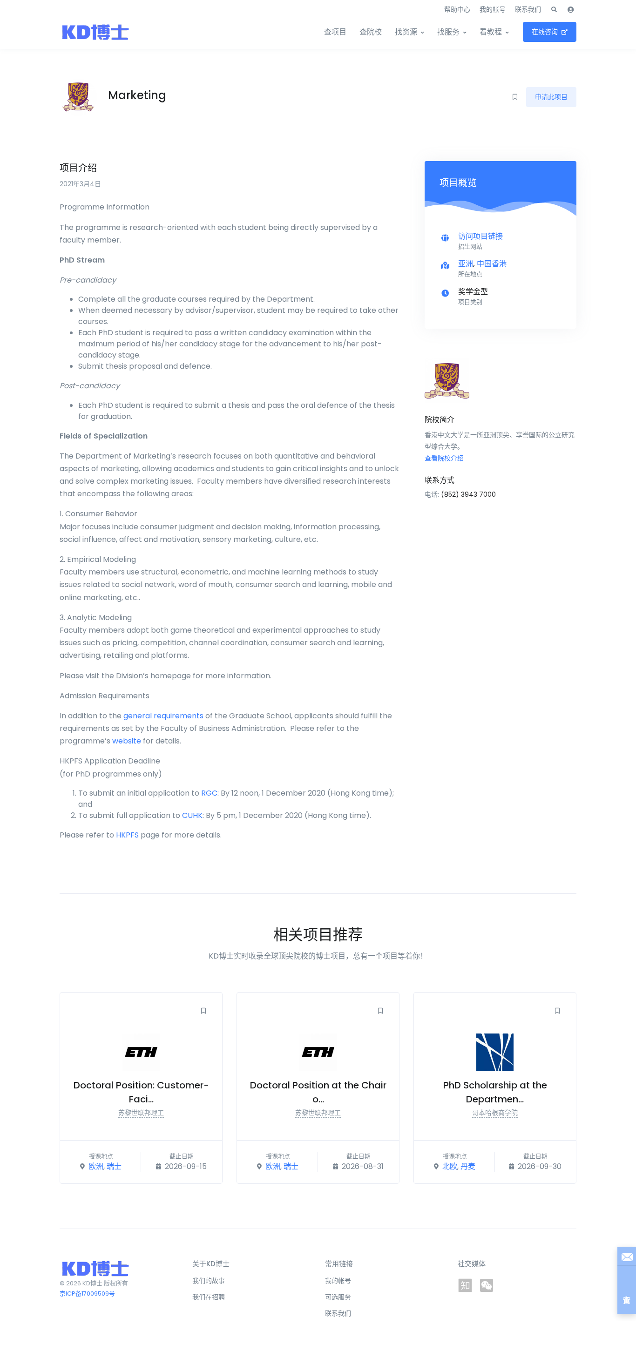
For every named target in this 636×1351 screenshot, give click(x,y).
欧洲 (95, 1166)
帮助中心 (457, 9)
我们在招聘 (208, 1297)
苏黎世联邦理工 (141, 1112)
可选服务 (338, 1297)
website (126, 741)
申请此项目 (551, 96)
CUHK (192, 815)
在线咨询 (545, 31)
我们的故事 (208, 1280)
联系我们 (528, 9)
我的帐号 (493, 9)
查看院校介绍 (444, 458)
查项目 (335, 32)
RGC (209, 793)
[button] (554, 9)
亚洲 (465, 263)
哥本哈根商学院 (495, 1112)
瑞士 (114, 1166)
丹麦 (467, 1166)
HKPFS (127, 835)
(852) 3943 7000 (468, 494)
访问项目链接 (480, 236)
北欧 (449, 1166)
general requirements (163, 715)
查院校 (370, 32)
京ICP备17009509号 (87, 1293)
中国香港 (492, 263)
